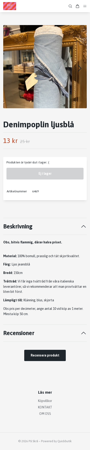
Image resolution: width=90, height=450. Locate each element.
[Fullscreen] (45, 66)
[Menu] (85, 6)
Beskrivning (18, 226)
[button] (79, 68)
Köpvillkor (45, 401)
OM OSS (45, 414)
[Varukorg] (77, 6)
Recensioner (18, 333)
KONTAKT (45, 407)
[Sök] (70, 6)
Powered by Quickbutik (56, 441)
